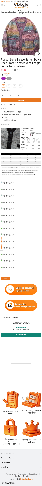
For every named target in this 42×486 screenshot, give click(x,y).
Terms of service (11, 474)
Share (5, 278)
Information (25, 476)
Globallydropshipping (26, 479)
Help (23, 1)
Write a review (21, 335)
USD (26, 1)
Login (2, 1)
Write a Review (6, 73)
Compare (18, 1)
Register (7, 1)
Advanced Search (33, 474)
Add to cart (21, 100)
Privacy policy (22, 474)
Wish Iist (13, 1)
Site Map (17, 476)
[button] (2, 5)
